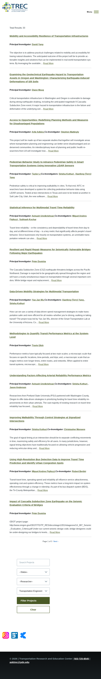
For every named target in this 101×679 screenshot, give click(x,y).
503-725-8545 (81, 658)
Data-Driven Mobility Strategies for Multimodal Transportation (44, 291)
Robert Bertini (79, 471)
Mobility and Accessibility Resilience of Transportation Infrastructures (49, 36)
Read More (48, 63)
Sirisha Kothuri (66, 174)
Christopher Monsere (74, 429)
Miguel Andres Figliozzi (43, 471)
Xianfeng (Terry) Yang (73, 300)
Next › (55, 541)
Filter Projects (28, 600)
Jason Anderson (18, 387)
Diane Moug (38, 90)
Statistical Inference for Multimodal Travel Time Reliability (42, 207)
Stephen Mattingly (70, 132)
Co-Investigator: (52, 132)
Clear (33, 609)
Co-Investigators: (49, 174)
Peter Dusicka (39, 261)
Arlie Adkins (38, 132)
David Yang (37, 44)
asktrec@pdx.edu (19, 662)
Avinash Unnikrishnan (43, 216)
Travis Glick (38, 345)
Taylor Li (36, 174)
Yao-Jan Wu (38, 300)
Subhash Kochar (27, 219)
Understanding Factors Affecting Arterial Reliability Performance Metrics (50, 375)
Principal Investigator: (20, 44)
